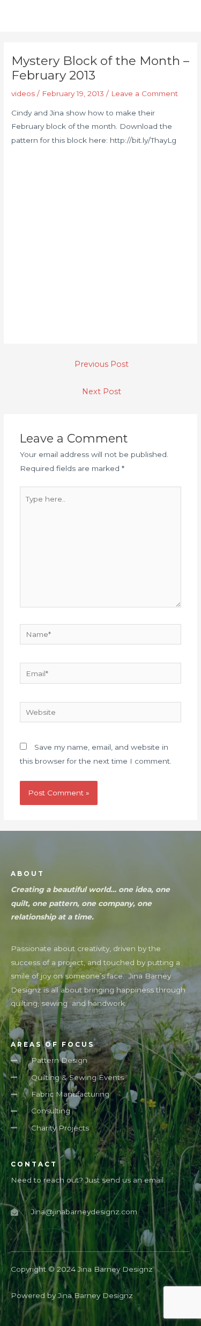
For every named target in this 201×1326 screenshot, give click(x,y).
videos (23, 93)
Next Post (101, 391)
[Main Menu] (179, 15)
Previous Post (102, 364)
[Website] (101, 714)
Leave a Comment (144, 93)
